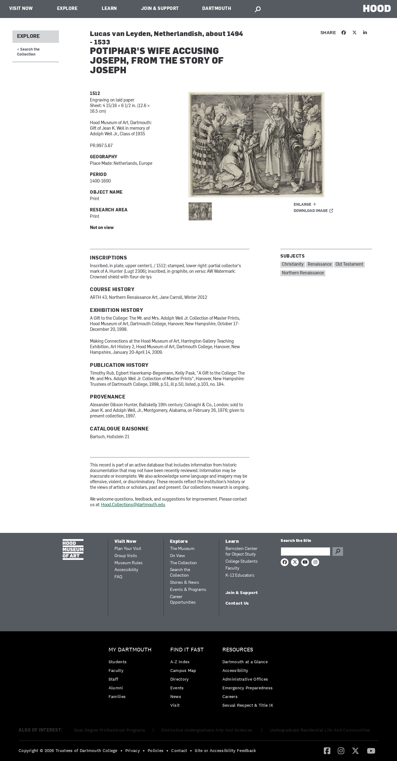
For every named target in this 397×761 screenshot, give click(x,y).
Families (117, 696)
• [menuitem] (121, 750)
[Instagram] (341, 750)
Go (337, 551)
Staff (113, 679)
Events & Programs (188, 590)
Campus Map (183, 670)
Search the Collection (180, 573)
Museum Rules (128, 563)
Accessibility (126, 570)
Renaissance (320, 264)
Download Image (311, 211)
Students (118, 661)
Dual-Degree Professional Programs (109, 730)
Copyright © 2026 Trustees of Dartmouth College (68, 750)
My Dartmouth (130, 650)
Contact (179, 750)
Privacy (132, 750)
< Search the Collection (28, 52)
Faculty (232, 568)
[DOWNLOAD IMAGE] (262, 144)
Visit (175, 705)
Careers (230, 696)
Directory (179, 679)
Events (177, 688)
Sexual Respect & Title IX (247, 705)
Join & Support (160, 9)
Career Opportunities (183, 600)
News (175, 696)
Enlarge (302, 205)
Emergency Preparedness (247, 688)
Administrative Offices (245, 679)
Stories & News (184, 582)
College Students (241, 561)
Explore (67, 9)
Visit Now (21, 9)
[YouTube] (371, 750)
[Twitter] (355, 750)
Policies (155, 750)
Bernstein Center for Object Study (241, 552)
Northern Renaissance (303, 273)
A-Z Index (180, 661)
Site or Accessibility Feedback (225, 750)
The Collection (183, 563)
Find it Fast (187, 650)
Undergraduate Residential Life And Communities (320, 730)
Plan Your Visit (127, 549)
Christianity (293, 264)
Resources (237, 650)
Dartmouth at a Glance (245, 661)
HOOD (377, 8)
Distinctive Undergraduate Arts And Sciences (207, 730)
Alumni (116, 688)
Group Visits (125, 556)
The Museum (182, 549)
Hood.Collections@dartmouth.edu (133, 505)
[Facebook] (327, 750)
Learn (109, 9)
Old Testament (349, 264)
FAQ (118, 577)
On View (177, 556)
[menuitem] (132, 674)
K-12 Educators (239, 575)
